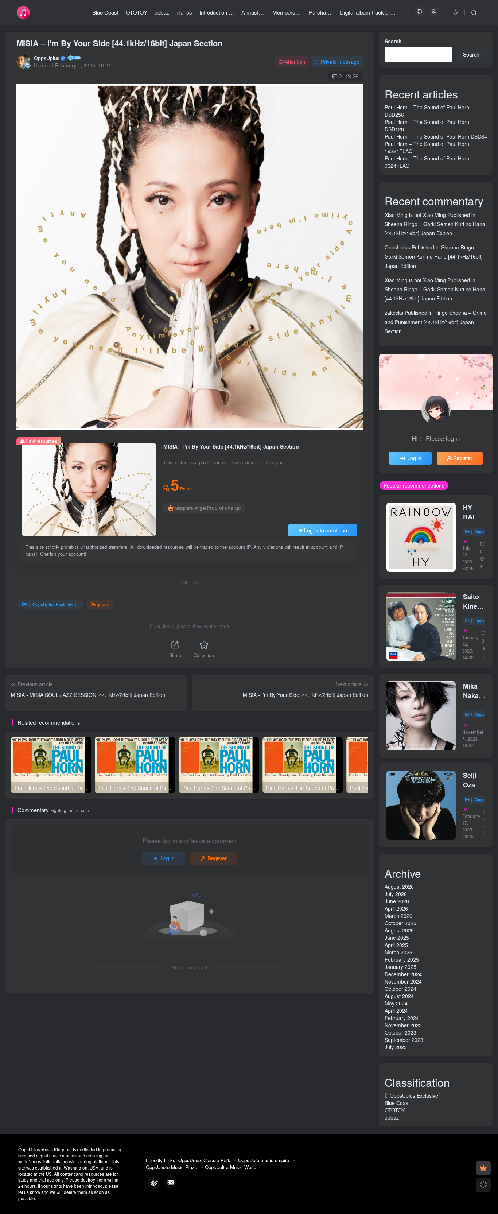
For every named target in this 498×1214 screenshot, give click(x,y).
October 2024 (400, 988)
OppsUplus (46, 58)
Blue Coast (397, 1102)
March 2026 (398, 915)
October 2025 (400, 923)
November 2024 (403, 981)
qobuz (103, 604)
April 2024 (396, 1010)
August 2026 (399, 886)
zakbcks (394, 312)
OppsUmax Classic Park (204, 1160)
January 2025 (400, 966)
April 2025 (396, 945)
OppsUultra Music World (230, 1167)
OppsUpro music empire (263, 1160)
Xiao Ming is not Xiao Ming (415, 214)
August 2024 (399, 996)
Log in (167, 858)
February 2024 (402, 1017)
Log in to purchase (325, 530)
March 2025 (398, 952)
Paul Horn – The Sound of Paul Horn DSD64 (436, 136)
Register (217, 858)
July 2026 (396, 893)
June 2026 (397, 901)
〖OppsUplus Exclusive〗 (53, 604)
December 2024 (403, 974)
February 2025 (402, 959)
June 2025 (397, 937)
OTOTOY (395, 1110)
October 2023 (400, 1032)
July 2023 (396, 1047)
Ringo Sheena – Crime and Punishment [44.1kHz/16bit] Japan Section (436, 321)
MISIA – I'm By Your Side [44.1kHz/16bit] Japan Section (119, 43)
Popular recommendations (414, 485)
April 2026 (396, 908)
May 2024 (396, 1003)
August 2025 (399, 930)
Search (393, 41)
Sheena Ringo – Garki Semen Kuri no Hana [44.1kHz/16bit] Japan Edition (434, 256)
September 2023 (404, 1039)
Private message (340, 61)
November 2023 (403, 1025)
